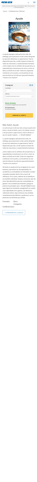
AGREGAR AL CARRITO (19, 115)
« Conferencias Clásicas (13, 212)
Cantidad (7, 88)
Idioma (7, 94)
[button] (19, 37)
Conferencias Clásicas (17, 11)
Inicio (5, 11)
